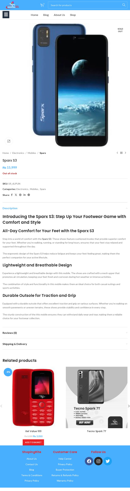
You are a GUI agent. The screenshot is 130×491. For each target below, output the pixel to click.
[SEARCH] (123, 5)
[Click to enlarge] (9, 141)
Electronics (18, 152)
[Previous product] (117, 153)
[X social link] (16, 195)
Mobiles (32, 152)
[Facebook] (89, 461)
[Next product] (125, 153)
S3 (50, 238)
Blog (46, 14)
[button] (6, 14)
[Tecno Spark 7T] (96, 397)
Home (34, 14)
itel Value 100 (33, 431)
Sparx (43, 152)
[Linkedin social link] (25, 195)
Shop (73, 14)
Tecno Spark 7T (96, 431)
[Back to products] (121, 153)
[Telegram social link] (29, 195)
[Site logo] (12, 4)
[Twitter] (107, 461)
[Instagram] (98, 461)
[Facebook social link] (12, 195)
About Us (59, 14)
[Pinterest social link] (20, 195)
